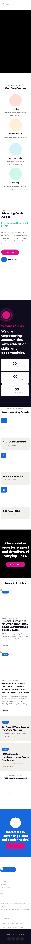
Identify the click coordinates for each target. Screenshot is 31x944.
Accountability (15, 158)
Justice (15, 109)
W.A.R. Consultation (13, 476)
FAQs (1, 893)
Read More (5, 646)
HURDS (4, 618)
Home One (3, 881)
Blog (1, 890)
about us (10, 252)
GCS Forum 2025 (11, 511)
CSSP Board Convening (14, 442)
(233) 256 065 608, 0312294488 (13, 923)
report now (9, 870)
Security (15, 183)
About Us (3, 884)
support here (15, 564)
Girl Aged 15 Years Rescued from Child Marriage (15, 909)
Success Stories (5, 887)
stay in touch (15, 846)
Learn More (10, 59)
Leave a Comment (13, 618)
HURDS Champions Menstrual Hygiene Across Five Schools (15, 757)
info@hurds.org (7, 918)
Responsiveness (15, 134)
